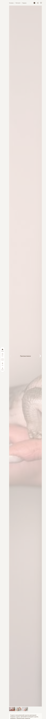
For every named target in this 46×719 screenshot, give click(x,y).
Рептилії (18, 3)
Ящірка (24, 3)
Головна (11, 3)
